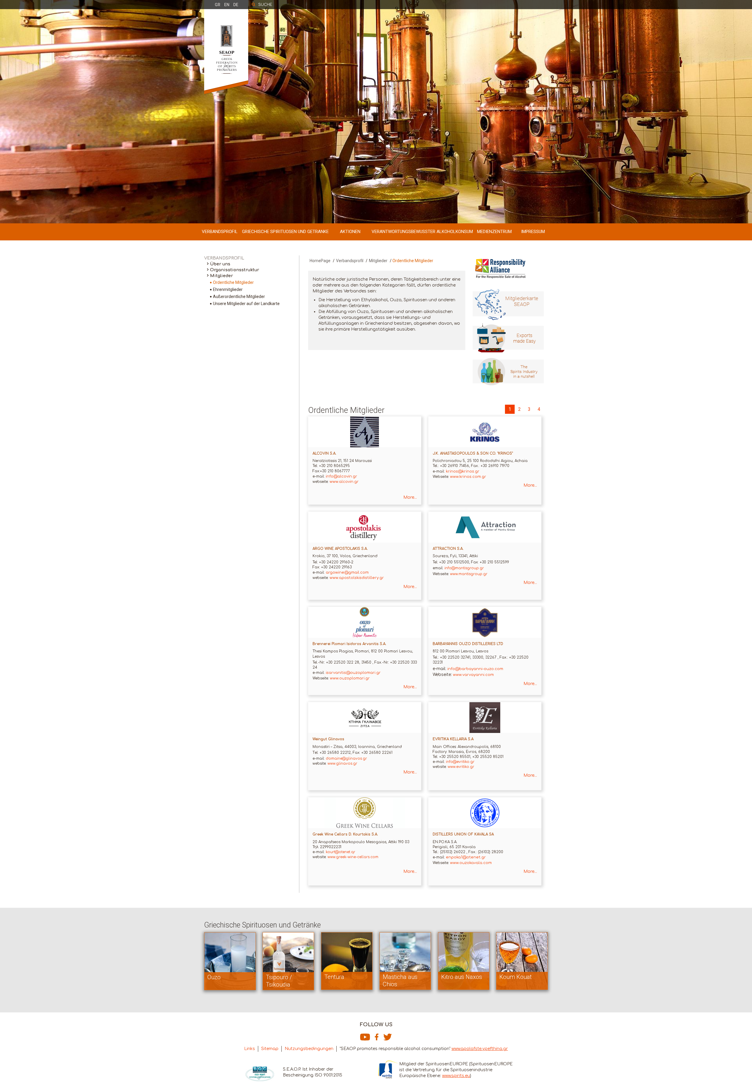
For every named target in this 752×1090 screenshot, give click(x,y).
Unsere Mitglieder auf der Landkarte (246, 303)
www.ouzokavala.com (471, 863)
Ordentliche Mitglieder (233, 282)
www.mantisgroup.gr (468, 574)
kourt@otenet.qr (340, 852)
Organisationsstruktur (234, 270)
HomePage (320, 260)
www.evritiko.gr (461, 767)
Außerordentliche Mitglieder (239, 296)
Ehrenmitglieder (228, 289)
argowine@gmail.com (347, 572)
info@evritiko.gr (460, 762)
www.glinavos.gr (342, 763)
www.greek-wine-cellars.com (352, 857)
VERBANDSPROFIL (220, 231)
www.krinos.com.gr (468, 477)
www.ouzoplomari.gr (350, 678)
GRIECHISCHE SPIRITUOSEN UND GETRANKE (285, 231)
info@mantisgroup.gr (464, 568)
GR (217, 4)
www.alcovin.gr (344, 482)
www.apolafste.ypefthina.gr (479, 1049)
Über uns (220, 264)
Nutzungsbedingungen (309, 1049)
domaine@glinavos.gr (346, 758)
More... (410, 497)
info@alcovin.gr (341, 476)
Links (249, 1049)
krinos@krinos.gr (462, 471)
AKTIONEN (350, 231)
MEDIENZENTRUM (494, 231)
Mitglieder (221, 276)
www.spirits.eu (456, 1076)
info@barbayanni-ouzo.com (475, 669)
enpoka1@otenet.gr (466, 857)
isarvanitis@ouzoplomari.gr (353, 673)
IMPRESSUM (533, 231)
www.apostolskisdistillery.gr (357, 578)
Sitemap (269, 1049)
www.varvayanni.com (473, 675)
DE (235, 4)
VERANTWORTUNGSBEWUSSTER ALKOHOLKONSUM (422, 231)
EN (226, 4)
